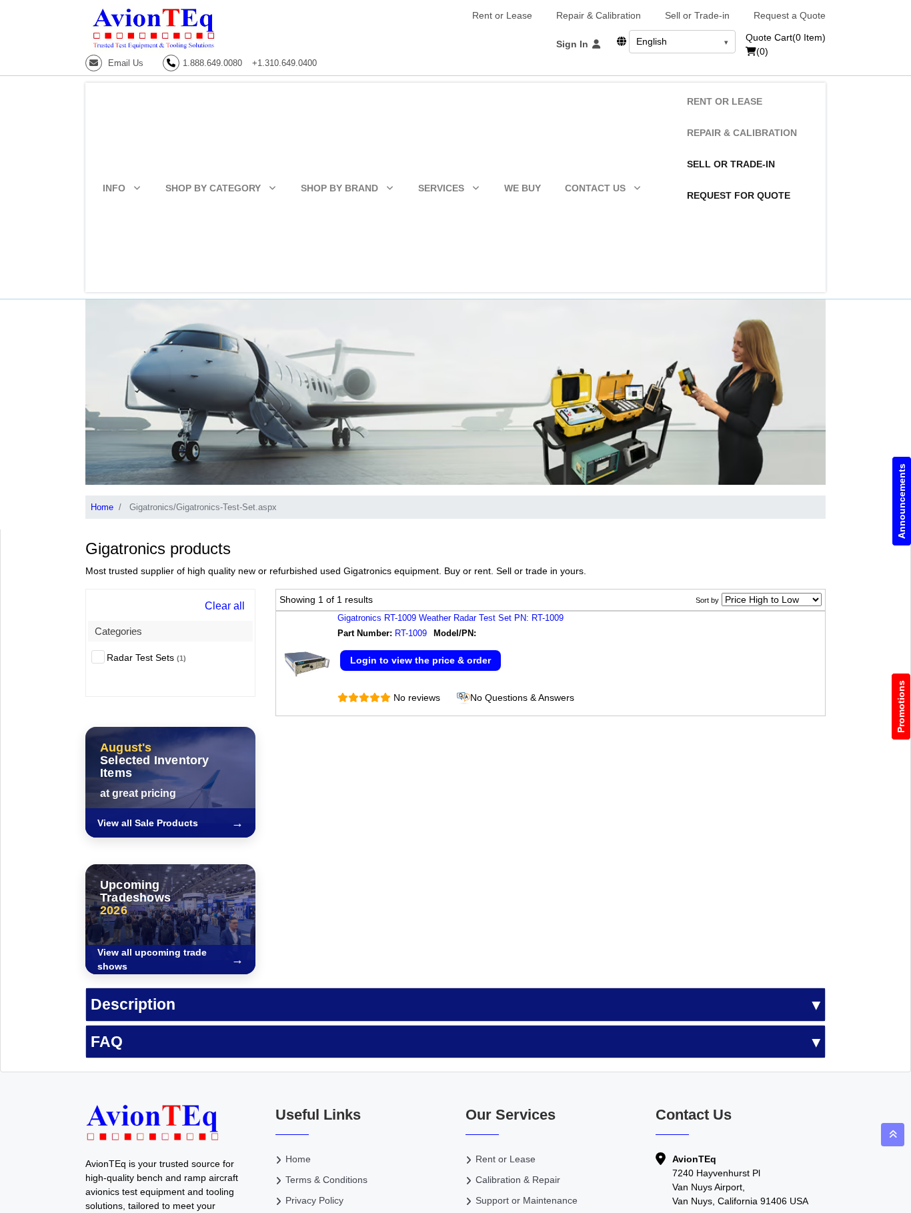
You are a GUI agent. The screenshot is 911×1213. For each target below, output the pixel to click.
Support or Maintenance (527, 1200)
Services (441, 188)
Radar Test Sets (146, 657)
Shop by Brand (339, 188)
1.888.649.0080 (212, 63)
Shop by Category (213, 188)
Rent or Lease (502, 15)
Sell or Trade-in (697, 15)
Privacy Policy (314, 1200)
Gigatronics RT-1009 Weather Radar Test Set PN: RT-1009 (450, 618)
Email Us (124, 63)
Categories (118, 631)
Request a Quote (790, 15)
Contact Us (595, 188)
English (651, 41)
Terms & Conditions (326, 1179)
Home (102, 507)
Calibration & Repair (518, 1179)
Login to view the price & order (420, 660)
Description (133, 1004)
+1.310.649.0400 (284, 63)
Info (114, 188)
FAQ (107, 1041)
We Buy (522, 188)
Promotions (901, 706)
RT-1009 (411, 633)
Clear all (225, 606)
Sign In (573, 44)
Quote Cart (786, 37)
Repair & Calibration (598, 15)
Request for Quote (738, 195)
